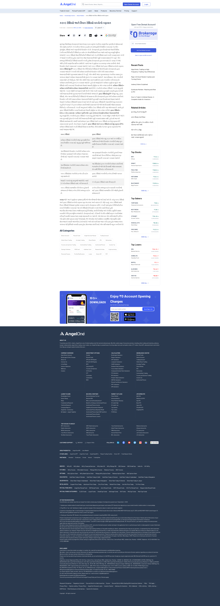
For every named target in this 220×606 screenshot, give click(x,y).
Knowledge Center (65, 396)
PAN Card (77, 249)
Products (104, 11)
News (96, 11)
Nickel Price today (115, 484)
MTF (107, 254)
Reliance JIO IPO (140, 398)
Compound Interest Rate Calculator (120, 371)
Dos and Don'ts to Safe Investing (95, 583)
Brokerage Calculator (116, 355)
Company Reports (65, 407)
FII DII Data (114, 412)
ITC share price (140, 430)
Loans (90, 254)
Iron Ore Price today (128, 484)
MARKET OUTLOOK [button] (116, 394)
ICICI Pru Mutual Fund (132, 488)
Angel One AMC (76, 450)
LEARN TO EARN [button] (65, 394)
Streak (84, 457)
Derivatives (109, 240)
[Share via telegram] (68, 35)
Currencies (89, 375)
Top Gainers (114, 407)
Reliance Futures (109, 470)
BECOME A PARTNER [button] (92, 394)
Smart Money (64, 398)
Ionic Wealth (85, 450)
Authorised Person (100, 245)
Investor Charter (108, 586)
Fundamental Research (67, 403)
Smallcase (78, 457)
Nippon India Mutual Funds (147, 488)
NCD (87, 380)
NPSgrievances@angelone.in (67, 569)
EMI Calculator (115, 386)
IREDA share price (65, 430)
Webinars (63, 368)
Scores (108, 583)
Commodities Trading (85, 245)
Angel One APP (74, 454)
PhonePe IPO (139, 407)
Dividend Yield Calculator (117, 366)
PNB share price (115, 430)
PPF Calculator (115, 384)
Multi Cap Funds (142, 491)
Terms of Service (101, 577)
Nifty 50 (69, 466)
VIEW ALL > (143, 144)
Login (146, 4)
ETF (87, 373)
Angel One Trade (84, 454)
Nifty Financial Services (88, 466)
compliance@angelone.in (102, 567)
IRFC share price (65, 426)
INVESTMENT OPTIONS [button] (93, 353)
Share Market (92, 240)
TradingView (97, 457)
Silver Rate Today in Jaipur (134, 480)
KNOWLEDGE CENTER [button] (142, 353)
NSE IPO (138, 396)
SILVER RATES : (64, 480)
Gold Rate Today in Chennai (110, 477)
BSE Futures (119, 470)
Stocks (88, 355)
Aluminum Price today (90, 484)
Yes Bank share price (66, 435)
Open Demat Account (131, 4)
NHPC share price (90, 428)
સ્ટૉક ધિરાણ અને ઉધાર (138, 117)
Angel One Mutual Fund (80, 488)
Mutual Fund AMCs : (66, 488)
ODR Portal (63, 589)
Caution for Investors (92, 589)
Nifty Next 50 (101, 466)
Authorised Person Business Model (95, 409)
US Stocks (89, 371)
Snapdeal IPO (140, 409)
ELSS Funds (82, 491)
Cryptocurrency (113, 249)
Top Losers (114, 409)
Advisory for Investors (121, 586)
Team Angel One (88, 27)
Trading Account (104, 235)
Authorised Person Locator (93, 416)
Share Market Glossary (117, 400)
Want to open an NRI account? (143, 55)
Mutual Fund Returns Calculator (119, 382)
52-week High (114, 403)
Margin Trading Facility (106, 454)
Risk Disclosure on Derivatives (76, 589)
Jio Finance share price (142, 432)
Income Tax (112, 245)
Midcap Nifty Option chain (103, 473)
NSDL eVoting (152, 586)
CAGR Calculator (115, 364)
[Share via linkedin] (90, 35)
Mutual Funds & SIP (78, 11)
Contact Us (64, 362)
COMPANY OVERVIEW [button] (67, 353)
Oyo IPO (138, 400)
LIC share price (140, 435)
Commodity (89, 377)
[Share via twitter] (79, 35)
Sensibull (70, 457)
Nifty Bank (77, 466)
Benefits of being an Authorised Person (96, 403)
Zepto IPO (139, 405)
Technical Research (66, 405)
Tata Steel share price (117, 426)
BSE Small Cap (131, 466)
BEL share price (115, 435)
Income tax (139, 377)
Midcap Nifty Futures (96, 470)
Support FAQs (90, 442)
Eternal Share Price (116, 432)
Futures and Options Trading (143, 375)
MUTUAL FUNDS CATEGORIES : (69, 491)
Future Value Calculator (117, 368)
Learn (90, 11)
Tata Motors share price (67, 432)
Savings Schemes (65, 249)
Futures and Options (91, 368)
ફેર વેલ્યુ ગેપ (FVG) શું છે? (139, 112)
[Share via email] (101, 35)
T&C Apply (151, 583)
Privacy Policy (90, 577)
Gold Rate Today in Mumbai (77, 477)
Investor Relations (65, 366)
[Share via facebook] (85, 35)
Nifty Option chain (72, 473)
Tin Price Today (140, 484)
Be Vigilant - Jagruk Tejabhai (68, 412)
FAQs (145, 583)
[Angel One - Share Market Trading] (68, 4)
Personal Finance (65, 254)
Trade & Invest (64, 11)
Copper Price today (76, 484)
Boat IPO (138, 403)
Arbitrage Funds (113, 491)
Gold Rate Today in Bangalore (146, 477)
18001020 (80, 442)
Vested (90, 457)
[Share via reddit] (96, 35)
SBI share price (90, 432)
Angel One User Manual (90, 235)
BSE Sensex (121, 466)
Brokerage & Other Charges (68, 357)
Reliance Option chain (118, 473)
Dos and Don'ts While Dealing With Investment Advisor (127, 583)
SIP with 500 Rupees (91, 362)
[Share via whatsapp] (74, 35)
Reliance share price (141, 426)
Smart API (98, 254)
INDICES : (62, 466)
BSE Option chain (132, 473)
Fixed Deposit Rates (127, 454)
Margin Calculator (115, 357)
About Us (63, 359)
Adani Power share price (117, 428)
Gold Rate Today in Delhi (93, 477)
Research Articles (99, 249)
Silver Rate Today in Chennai (117, 480)
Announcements (115, 398)
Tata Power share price (92, 435)
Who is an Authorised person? (94, 400)
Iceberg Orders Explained (139, 84)
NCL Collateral (133, 586)
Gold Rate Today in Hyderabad (128, 477)
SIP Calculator (115, 359)
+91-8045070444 (88, 571)
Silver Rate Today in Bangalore (98, 480)
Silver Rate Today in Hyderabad (79, 480)
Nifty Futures (71, 470)
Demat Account (65, 235)
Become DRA (89, 398)
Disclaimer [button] (63, 548)
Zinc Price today (103, 484)
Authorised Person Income (93, 405)
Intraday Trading (80, 240)
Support (134, 11)
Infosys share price (141, 428)
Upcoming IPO (90, 366)
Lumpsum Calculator (116, 362)
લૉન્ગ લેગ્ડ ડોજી (136, 130)
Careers (63, 371)
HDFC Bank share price (92, 426)
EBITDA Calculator (116, 380)
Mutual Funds (76, 235)
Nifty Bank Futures (82, 470)
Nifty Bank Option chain (87, 473)
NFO (87, 364)
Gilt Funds (123, 491)
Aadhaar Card (87, 249)
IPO (101, 240)
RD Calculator (114, 375)
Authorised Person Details (93, 414)
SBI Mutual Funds (94, 488)
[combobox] (99, 28)
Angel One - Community (67, 409)
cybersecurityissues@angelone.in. (109, 571)
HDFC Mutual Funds (118, 488)
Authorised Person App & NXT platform (96, 412)
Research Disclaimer (66, 583)
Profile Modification (79, 254)
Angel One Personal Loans (95, 586)
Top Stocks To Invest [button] (68, 424)
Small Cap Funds (102, 491)
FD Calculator (114, 373)
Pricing (126, 11)
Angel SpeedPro (94, 454)
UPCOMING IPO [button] (140, 394)
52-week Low (114, 405)
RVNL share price (90, 430)
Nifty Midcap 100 (111, 466)
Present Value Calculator (117, 377)
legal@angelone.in (104, 573)
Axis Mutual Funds (106, 488)
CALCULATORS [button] (115, 353)
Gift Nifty (147, 466)
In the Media (64, 364)
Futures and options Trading (68, 245)
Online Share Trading (66, 240)
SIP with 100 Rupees (91, 359)
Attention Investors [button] (67, 500)
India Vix (140, 466)
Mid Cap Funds (132, 491)
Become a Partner (116, 11)
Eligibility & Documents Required (94, 407)
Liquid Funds (92, 491)
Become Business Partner (92, 396)
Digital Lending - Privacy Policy (77, 586)
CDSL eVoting (143, 586)
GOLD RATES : (64, 477)
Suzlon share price (65, 428)
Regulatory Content (78, 583)
